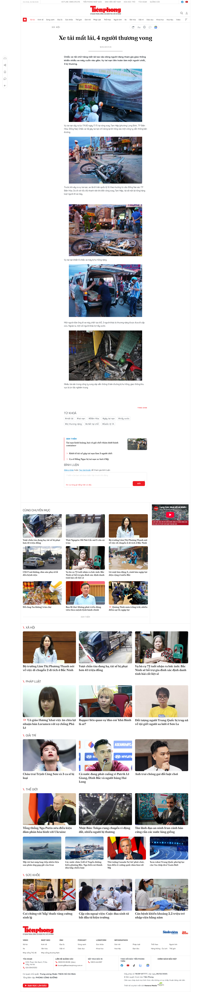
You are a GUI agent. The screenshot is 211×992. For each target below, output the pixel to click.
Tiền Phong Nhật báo (92, 2)
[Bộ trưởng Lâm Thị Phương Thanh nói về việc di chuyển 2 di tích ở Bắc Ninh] (128, 526)
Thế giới (79, 20)
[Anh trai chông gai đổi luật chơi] (161, 755)
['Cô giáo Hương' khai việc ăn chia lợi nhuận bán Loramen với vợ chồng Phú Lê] (49, 701)
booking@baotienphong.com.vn (70, 965)
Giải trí (141, 20)
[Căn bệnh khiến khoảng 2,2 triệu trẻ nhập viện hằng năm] (161, 895)
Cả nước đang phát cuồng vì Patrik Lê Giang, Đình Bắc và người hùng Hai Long (104, 777)
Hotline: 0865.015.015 (70, 2)
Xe (126, 20)
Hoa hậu (170, 20)
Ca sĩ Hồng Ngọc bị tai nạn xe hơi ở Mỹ (89, 459)
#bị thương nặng (73, 424)
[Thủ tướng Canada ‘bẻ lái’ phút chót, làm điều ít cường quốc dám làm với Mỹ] (126, 848)
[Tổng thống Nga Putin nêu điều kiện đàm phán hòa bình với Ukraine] (49, 809)
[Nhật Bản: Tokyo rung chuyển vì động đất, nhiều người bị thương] (105, 809)
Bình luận (5, 78)
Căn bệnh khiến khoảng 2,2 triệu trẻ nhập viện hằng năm (160, 915)
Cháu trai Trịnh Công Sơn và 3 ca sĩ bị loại (48, 776)
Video (178, 20)
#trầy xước (123, 418)
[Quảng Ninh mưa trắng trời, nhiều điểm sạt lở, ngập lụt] (128, 593)
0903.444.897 (96, 962)
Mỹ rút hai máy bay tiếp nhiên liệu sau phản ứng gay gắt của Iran (41, 863)
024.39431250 (31, 967)
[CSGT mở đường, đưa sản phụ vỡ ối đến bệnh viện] (42, 558)
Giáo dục (150, 20)
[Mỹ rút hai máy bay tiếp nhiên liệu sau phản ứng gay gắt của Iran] (42, 848)
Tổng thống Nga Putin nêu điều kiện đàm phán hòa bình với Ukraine (47, 830)
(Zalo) (73, 962)
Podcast (82, 940)
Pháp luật (97, 20)
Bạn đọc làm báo (37, 985)
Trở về (5, 85)
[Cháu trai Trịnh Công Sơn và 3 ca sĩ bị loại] (49, 755)
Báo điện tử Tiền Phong (105, 10)
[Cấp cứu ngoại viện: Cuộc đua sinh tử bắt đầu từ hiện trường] (105, 895)
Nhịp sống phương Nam (50, 953)
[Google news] (149, 965)
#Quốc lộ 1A (108, 424)
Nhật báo (45, 940)
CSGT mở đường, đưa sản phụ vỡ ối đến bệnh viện (40, 573)
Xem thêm (186, 20)
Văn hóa (132, 20)
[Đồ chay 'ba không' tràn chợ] (42, 593)
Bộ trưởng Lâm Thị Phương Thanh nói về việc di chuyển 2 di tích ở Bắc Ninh (128, 541)
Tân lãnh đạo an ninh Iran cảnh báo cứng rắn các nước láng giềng (159, 830)
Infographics (121, 940)
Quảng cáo (155, 2)
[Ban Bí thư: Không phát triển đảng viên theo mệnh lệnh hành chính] (85, 593)
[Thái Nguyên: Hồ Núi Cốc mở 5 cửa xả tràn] (85, 526)
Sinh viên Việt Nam (113, 2)
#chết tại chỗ (92, 424)
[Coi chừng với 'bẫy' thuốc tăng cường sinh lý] (49, 895)
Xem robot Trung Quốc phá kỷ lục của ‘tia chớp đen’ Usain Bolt (167, 863)
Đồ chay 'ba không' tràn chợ (37, 607)
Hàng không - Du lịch (159, 948)
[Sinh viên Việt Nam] (170, 933)
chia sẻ (133, 27)
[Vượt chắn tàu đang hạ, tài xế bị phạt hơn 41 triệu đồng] (42, 526)
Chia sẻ (5, 65)
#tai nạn (81, 418)
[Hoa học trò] (185, 933)
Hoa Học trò (129, 2)
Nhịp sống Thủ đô (30, 953)
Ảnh (61, 940)
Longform (101, 940)
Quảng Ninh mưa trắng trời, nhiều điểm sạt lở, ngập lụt (128, 608)
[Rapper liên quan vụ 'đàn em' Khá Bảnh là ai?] (105, 701)
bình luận (150, 27)
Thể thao (107, 20)
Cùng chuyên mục (36, 510)
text (138, 27)
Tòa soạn (142, 2)
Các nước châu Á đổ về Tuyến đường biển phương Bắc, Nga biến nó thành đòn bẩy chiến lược (83, 865)
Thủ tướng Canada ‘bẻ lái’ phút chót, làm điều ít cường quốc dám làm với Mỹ (125, 865)
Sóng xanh (50, 20)
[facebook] (182, 2)
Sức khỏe (69, 20)
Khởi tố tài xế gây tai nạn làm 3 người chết (90, 453)
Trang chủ (25, 20)
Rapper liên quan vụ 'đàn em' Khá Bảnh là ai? (105, 722)
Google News (155, 27)
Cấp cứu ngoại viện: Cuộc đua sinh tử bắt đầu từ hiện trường (104, 915)
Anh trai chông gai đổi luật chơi (156, 774)
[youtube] (186, 2)
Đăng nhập (69, 470)
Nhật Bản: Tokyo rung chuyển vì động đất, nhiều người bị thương (104, 830)
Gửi (139, 483)
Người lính (118, 20)
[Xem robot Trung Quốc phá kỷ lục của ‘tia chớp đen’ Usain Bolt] (169, 848)
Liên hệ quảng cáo (64, 959)
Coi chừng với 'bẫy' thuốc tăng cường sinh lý (47, 915)
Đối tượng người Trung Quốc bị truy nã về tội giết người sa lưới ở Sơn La (161, 722)
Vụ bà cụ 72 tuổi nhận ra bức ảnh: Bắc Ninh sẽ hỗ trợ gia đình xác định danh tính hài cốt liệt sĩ (85, 575)
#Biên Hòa (94, 418)
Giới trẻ (88, 20)
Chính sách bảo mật (167, 959)
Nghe (5, 58)
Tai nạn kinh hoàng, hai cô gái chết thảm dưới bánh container (92, 444)
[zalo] (142, 965)
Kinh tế (40, 20)
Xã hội (32, 20)
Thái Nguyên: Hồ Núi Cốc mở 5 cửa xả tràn (85, 541)
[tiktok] (135, 965)
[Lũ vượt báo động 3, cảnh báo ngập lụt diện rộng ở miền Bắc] (128, 558)
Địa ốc (60, 20)
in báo (144, 27)
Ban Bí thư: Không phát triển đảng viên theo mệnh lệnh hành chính (83, 608)
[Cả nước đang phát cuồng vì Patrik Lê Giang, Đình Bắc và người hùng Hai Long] (105, 755)
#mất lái (69, 418)
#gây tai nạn (109, 418)
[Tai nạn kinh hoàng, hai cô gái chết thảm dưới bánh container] (137, 444)
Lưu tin (5, 72)
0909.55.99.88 (64, 962)
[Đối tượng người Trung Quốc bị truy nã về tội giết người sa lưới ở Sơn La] (161, 701)
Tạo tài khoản (85, 470)
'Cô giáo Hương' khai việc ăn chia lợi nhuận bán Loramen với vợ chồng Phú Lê (49, 723)
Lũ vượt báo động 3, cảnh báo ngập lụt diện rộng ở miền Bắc (128, 573)
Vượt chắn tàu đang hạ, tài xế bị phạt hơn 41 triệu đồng (41, 541)
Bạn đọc (136, 948)
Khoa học (160, 20)
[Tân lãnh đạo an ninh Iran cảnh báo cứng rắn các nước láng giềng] (161, 809)
